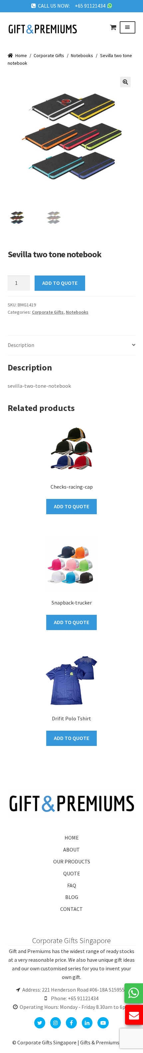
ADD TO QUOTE (59, 283)
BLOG (71, 897)
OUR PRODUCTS (71, 861)
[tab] (72, 345)
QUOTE (71, 873)
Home (21, 55)
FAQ (71, 885)
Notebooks (82, 55)
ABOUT (71, 849)
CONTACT (71, 909)
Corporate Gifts (49, 55)
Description (21, 345)
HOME (72, 837)
